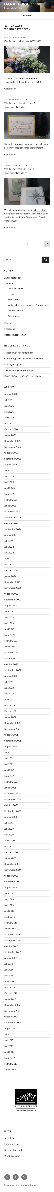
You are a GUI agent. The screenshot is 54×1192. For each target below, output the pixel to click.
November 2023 (12, 588)
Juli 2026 (8, 400)
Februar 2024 (11, 570)
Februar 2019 (11, 923)
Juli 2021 (8, 752)
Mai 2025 (9, 482)
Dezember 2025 (12, 441)
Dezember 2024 (12, 511)
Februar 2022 (11, 711)
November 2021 (12, 729)
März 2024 (9, 564)
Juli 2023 (8, 611)
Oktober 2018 (11, 946)
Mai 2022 (9, 693)
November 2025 (12, 447)
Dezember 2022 (12, 652)
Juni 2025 (9, 476)
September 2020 (12, 811)
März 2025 (9, 494)
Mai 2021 (9, 764)
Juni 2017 (9, 1040)
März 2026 (9, 423)
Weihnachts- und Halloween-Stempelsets (28, 305)
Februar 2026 (11, 429)
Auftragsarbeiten (12, 278)
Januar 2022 (10, 717)
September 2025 (12, 459)
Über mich (9, 323)
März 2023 (9, 635)
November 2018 (12, 940)
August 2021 (10, 746)
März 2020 (9, 846)
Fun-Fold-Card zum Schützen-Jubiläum (22, 376)
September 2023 (12, 599)
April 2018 (9, 981)
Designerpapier (15, 288)
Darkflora (16, 4)
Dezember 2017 (12, 1005)
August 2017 (10, 1028)
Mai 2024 (9, 552)
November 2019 (12, 870)
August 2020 (11, 817)
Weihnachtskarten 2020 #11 (23, 41)
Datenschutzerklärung (15, 335)
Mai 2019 (9, 905)
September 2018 (12, 952)
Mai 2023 (9, 623)
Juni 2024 (9, 547)
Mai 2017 (9, 1046)
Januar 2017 (10, 1069)
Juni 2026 (9, 406)
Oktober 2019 (11, 876)
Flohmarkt (9, 283)
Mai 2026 (9, 412)
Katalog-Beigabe (13, 364)
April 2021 (9, 770)
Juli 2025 (8, 470)
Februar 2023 (11, 641)
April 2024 (9, 558)
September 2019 (12, 881)
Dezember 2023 (12, 582)
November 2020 (12, 799)
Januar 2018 (10, 999)
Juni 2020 (9, 829)
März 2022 (9, 705)
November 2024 (12, 517)
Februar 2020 (11, 852)
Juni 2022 (9, 688)
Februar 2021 (10, 782)
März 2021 (9, 776)
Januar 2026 (10, 435)
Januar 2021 (10, 787)
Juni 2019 (9, 899)
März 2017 (9, 1058)
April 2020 (9, 840)
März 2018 (9, 987)
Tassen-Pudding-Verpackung (18, 353)
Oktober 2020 (11, 805)
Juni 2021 (9, 758)
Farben (11, 294)
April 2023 (9, 629)
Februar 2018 (11, 993)
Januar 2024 (10, 576)
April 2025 (9, 488)
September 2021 (12, 741)
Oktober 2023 (11, 594)
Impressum (10, 329)
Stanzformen (14, 316)
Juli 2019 (8, 893)
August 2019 (10, 887)
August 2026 (11, 394)
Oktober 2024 (11, 523)
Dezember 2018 (12, 934)
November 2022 (12, 658)
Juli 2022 (8, 682)
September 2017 (12, 1022)
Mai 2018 (9, 975)
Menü (28, 15)
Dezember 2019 (12, 864)
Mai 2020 (9, 834)
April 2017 (9, 1052)
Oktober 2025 (11, 453)
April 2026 (9, 417)
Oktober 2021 (11, 735)
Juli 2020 (8, 823)
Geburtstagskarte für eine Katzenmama (23, 358)
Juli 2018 (8, 964)
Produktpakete (15, 310)
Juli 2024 (8, 541)
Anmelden (9, 1138)
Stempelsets (14, 299)
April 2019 (9, 911)
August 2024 (11, 535)
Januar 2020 (10, 858)
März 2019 (9, 917)
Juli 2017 (8, 1034)
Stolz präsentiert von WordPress (20, 1185)
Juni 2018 (9, 969)
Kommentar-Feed (13, 1150)
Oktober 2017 (11, 1016)
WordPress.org (12, 1156)
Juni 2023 (9, 617)
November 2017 (12, 1011)
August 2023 (10, 605)
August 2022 (10, 676)
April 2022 (9, 699)
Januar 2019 (10, 928)
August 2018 (10, 958)
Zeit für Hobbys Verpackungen (19, 370)
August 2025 (11, 464)
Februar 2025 (11, 500)
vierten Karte (40, 210)
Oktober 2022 (11, 664)
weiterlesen (10, 88)
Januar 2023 (10, 646)
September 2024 (12, 529)
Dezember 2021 (12, 723)
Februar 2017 (10, 1064)
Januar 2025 (10, 505)
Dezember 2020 (12, 793)
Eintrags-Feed (11, 1144)
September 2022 (12, 670)
